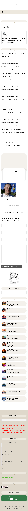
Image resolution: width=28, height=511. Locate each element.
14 (15, 454)
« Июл (3, 468)
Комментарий (5, 244)
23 (21, 458)
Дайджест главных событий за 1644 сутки (12, 310)
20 (12, 458)
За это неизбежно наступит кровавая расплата (11, 345)
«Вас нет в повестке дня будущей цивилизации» (13, 351)
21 (15, 458)
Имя (2, 223)
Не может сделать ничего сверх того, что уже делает (13, 318)
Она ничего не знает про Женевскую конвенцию (13, 337)
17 (2, 458)
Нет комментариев (14, 205)
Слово (14, 4)
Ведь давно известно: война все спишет (12, 385)
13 (11, 454)
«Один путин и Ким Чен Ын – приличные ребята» (13, 392)
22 (18, 458)
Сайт (2, 237)
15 (18, 454)
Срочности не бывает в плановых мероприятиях (13, 371)
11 (5, 454)
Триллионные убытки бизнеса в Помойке (12, 331)
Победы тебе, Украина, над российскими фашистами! (12, 358)
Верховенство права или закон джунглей (13, 399)
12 (8, 454)
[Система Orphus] (4, 35)
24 (3, 461)
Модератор (17, 175)
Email (2, 230)
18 (5, 458)
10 (2, 454)
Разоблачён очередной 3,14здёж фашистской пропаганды (12, 304)
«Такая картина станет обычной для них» (12, 324)
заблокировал (14, 498)
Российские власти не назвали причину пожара (13, 378)
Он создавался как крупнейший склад (11, 365)
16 (21, 454)
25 (6, 461)
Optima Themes (18, 508)
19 (8, 458)
